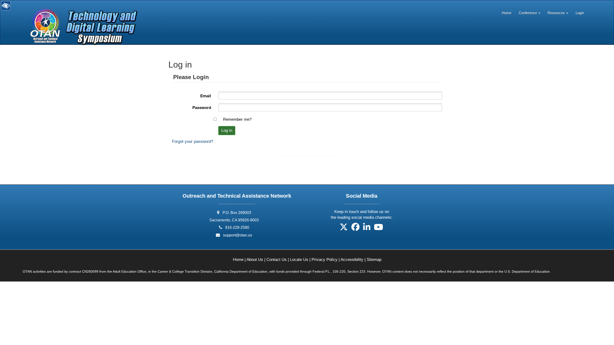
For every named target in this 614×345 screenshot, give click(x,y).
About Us (255, 259)
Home (506, 13)
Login (580, 13)
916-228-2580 (237, 227)
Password (201, 107)
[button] (344, 228)
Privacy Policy (324, 259)
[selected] (82, 15)
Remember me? (237, 119)
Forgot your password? (192, 141)
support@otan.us (237, 235)
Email (205, 96)
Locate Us (299, 259)
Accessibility (352, 259)
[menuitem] (506, 11)
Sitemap (374, 259)
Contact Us (276, 259)
